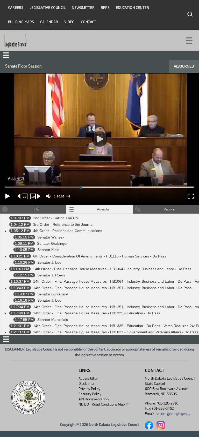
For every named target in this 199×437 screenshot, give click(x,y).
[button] (99, 218)
